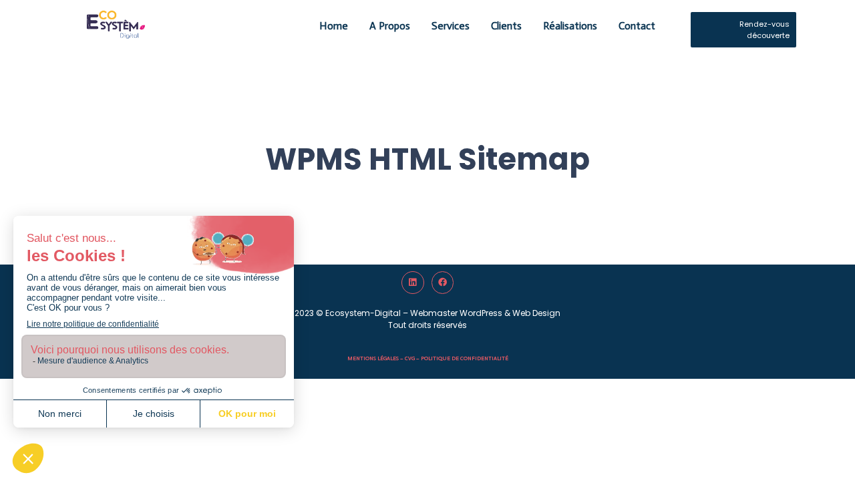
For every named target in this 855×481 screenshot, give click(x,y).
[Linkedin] (412, 282)
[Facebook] (443, 282)
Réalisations (570, 25)
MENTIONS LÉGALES (373, 358)
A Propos (389, 25)
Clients (506, 25)
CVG (410, 358)
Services (451, 25)
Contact (637, 25)
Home (333, 25)
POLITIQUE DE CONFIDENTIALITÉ (464, 358)
